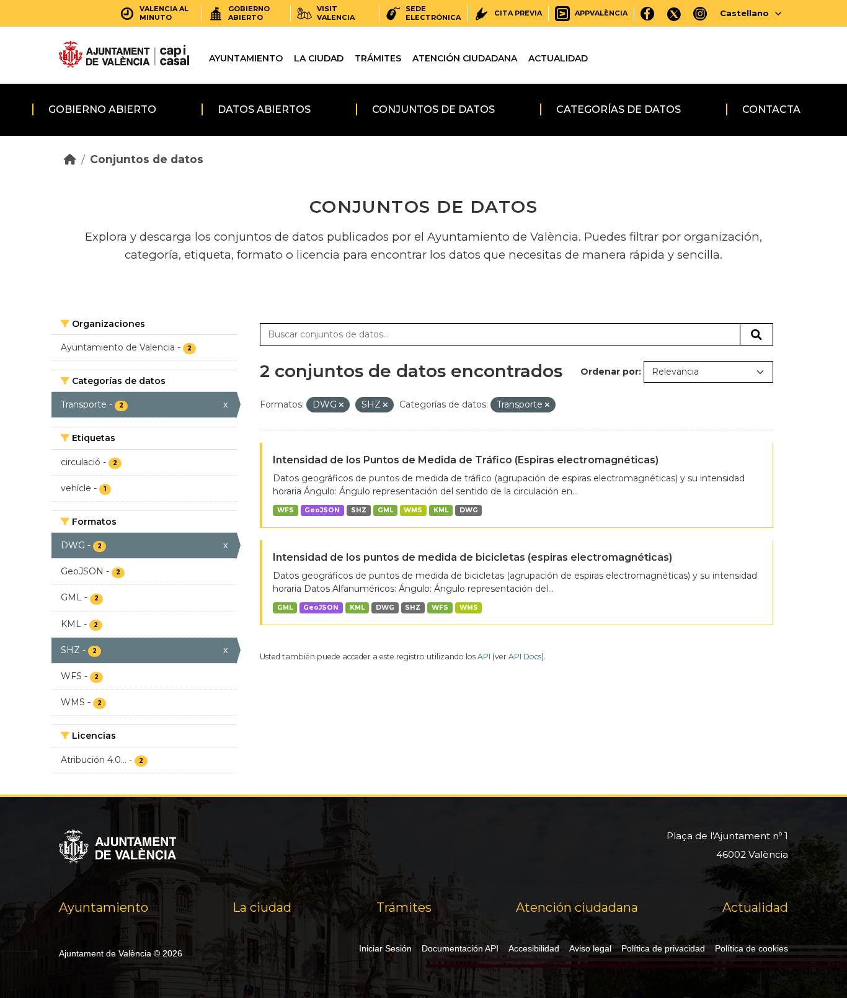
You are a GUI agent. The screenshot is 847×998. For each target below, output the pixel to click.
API (483, 656)
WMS (413, 510)
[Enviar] (756, 335)
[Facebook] (647, 13)
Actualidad (558, 58)
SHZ (358, 510)
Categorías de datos (618, 109)
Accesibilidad (533, 948)
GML (385, 510)
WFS (285, 510)
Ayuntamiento (246, 58)
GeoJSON (322, 510)
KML (440, 510)
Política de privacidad (663, 948)
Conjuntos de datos (433, 109)
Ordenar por (609, 371)
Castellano (744, 13)
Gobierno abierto (102, 109)
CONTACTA (771, 109)
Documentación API (460, 948)
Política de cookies (751, 948)
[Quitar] (341, 405)
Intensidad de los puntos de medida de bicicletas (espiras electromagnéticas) (472, 557)
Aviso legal (590, 948)
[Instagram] (700, 13)
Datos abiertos (264, 109)
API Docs (524, 656)
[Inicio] (70, 159)
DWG (468, 510)
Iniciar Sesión (385, 948)
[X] (674, 13)
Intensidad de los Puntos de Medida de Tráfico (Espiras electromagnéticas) (466, 460)
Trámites (378, 58)
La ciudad (319, 58)
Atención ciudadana (464, 58)
